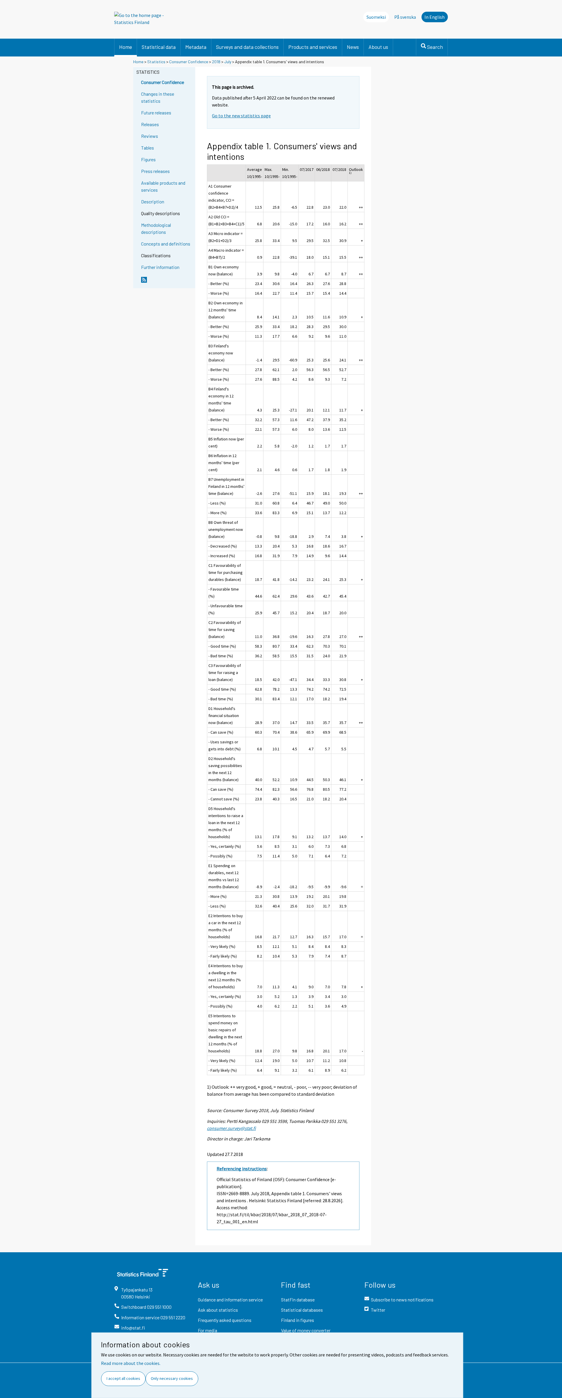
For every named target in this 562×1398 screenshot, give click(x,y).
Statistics (156, 61)
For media (207, 1330)
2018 (216, 61)
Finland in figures (297, 1320)
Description (152, 201)
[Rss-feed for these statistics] (167, 282)
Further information (160, 267)
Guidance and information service (230, 1299)
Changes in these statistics (157, 97)
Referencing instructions (242, 1168)
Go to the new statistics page (241, 116)
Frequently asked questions (224, 1320)
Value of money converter (305, 1330)
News (353, 47)
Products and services (312, 47)
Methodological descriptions (156, 228)
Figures (148, 159)
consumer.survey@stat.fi (231, 1128)
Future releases (156, 112)
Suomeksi (376, 17)
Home (125, 47)
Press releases (155, 171)
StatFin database (298, 1299)
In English (434, 17)
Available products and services (163, 186)
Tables (147, 147)
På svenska (405, 17)
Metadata (195, 47)
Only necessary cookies (172, 1378)
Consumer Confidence (188, 61)
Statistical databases (302, 1310)
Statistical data (159, 47)
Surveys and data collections (247, 47)
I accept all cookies (123, 1378)
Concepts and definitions (165, 243)
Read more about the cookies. (130, 1363)
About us (378, 47)
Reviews (149, 136)
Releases (150, 124)
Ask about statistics (218, 1310)
